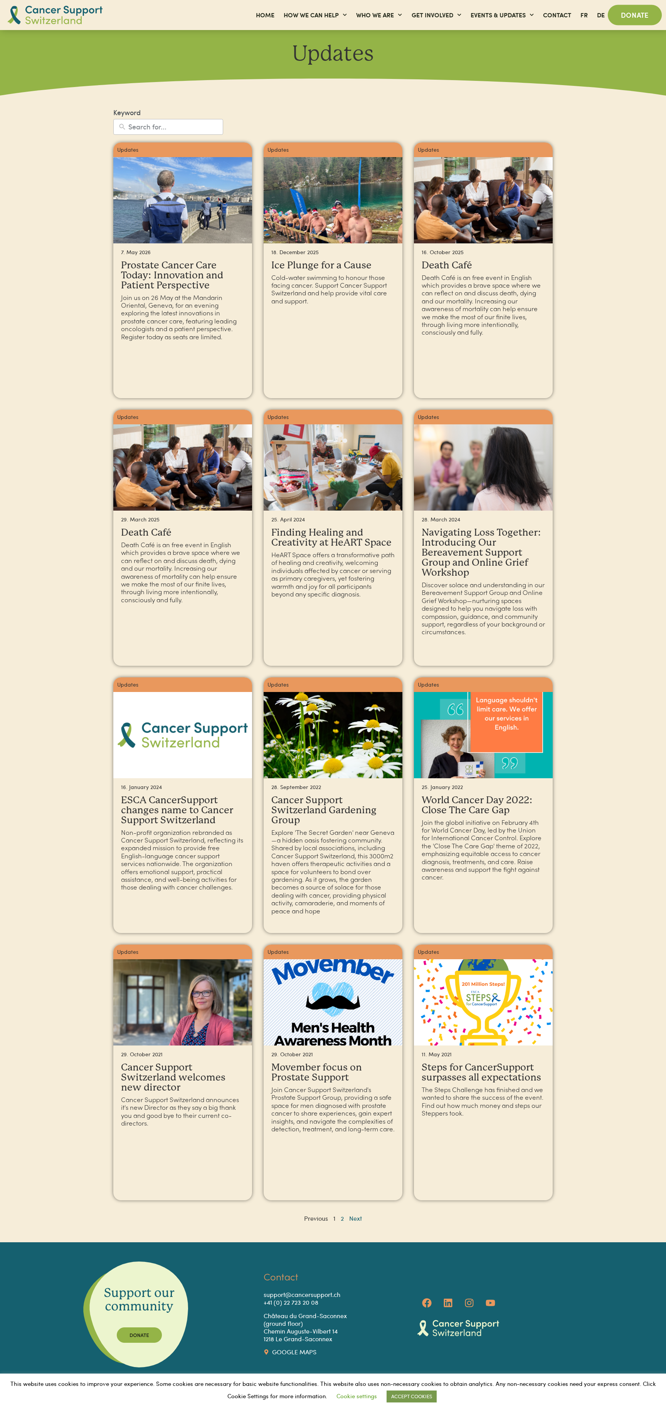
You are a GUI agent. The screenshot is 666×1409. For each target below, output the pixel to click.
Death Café (447, 265)
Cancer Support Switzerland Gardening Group (324, 810)
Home (265, 14)
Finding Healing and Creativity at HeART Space (331, 538)
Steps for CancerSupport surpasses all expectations (481, 1072)
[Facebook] (427, 1302)
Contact (557, 14)
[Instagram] (469, 1302)
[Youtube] (490, 1302)
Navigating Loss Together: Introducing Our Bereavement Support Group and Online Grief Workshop (481, 553)
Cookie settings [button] (356, 1396)
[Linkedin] (448, 1302)
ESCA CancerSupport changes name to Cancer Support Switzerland (177, 810)
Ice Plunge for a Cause (321, 265)
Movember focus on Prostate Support (316, 1072)
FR (584, 14)
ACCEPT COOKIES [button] (411, 1396)
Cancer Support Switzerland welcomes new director (173, 1077)
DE (601, 14)
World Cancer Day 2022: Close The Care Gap (477, 805)
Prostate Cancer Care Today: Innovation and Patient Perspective (172, 275)
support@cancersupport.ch (302, 1294)
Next (355, 1218)
